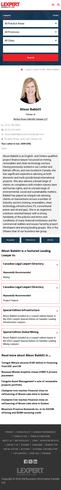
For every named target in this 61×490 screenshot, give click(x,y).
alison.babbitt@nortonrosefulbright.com (24, 134)
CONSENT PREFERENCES (44, 432)
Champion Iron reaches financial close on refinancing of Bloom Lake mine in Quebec (25, 392)
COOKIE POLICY (23, 432)
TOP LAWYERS (20, 453)
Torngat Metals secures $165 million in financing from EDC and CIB (29, 364)
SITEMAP (25, 445)
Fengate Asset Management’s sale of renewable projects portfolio (29, 383)
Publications (30, 240)
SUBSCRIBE (37, 445)
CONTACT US (12, 445)
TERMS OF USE (20, 436)
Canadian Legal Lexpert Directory (23, 264)
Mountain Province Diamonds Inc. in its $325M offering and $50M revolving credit (27, 410)
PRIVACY (10, 432)
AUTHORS (25, 449)
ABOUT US (7, 440)
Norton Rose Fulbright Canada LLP (30, 119)
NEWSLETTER (51, 445)
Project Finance (10, 300)
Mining (6, 277)
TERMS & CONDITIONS (40, 436)
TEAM (34, 440)
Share (4, 148)
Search (30, 57)
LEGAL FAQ (34, 453)
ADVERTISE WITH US (49, 440)
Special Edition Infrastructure (21, 310)
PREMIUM (46, 453)
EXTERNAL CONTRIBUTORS (45, 449)
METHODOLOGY (22, 440)
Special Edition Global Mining (20, 332)
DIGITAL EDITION (10, 449)
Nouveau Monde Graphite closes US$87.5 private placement (29, 373)
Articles (50, 240)
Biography (10, 240)
